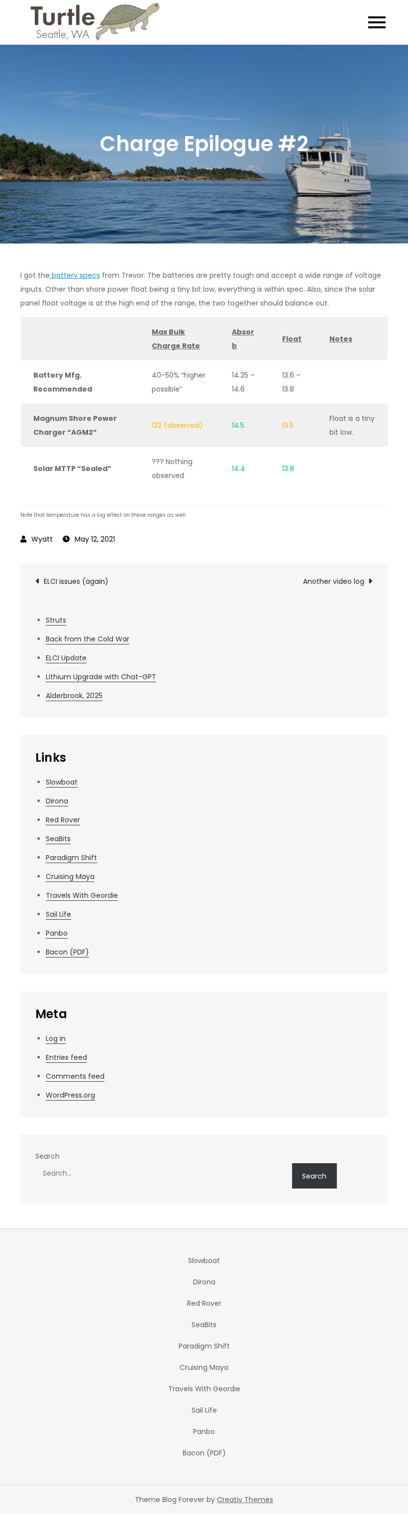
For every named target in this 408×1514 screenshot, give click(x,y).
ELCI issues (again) (76, 581)
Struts (56, 620)
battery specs (75, 275)
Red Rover (63, 820)
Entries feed (66, 1057)
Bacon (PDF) (67, 952)
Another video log (333, 581)
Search (47, 1156)
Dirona (57, 801)
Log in (56, 1038)
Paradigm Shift (71, 858)
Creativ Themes (245, 1500)
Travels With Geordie (82, 895)
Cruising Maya (70, 876)
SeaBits (58, 839)
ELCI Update (66, 658)
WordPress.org (70, 1095)
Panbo (57, 933)
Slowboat (62, 782)
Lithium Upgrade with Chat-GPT (101, 677)
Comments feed (75, 1076)
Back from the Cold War (87, 639)
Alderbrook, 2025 (74, 696)
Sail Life (58, 914)
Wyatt (42, 539)
